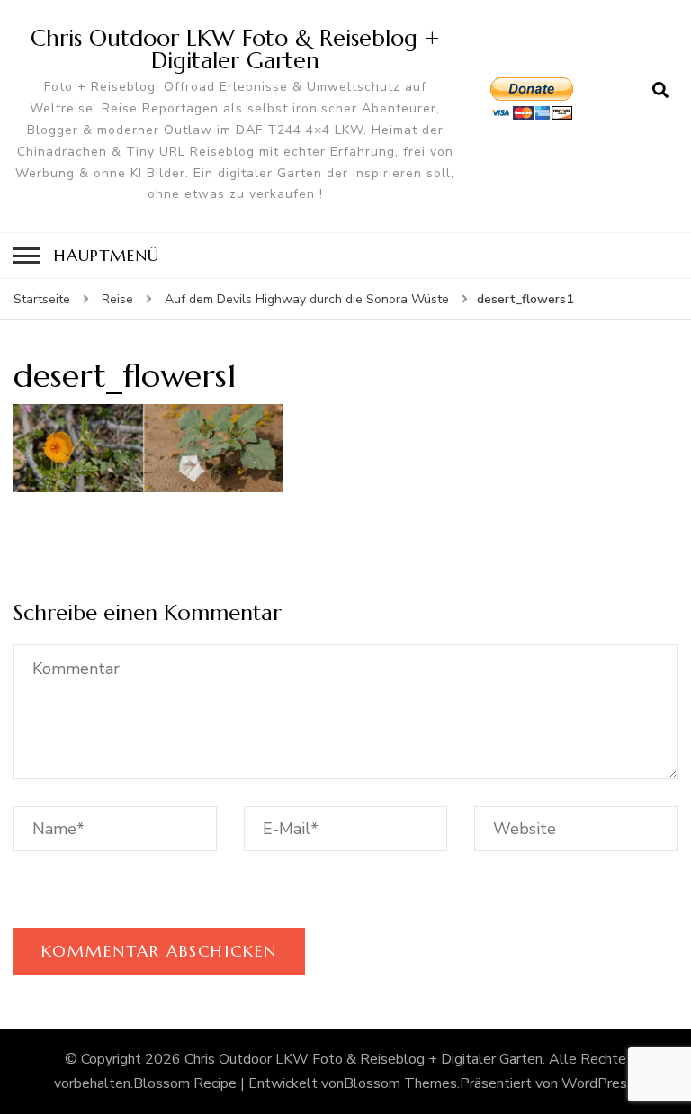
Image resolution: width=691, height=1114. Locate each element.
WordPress (597, 1083)
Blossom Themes (400, 1083)
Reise (117, 299)
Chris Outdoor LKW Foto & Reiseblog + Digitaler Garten (235, 49)
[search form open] (660, 91)
